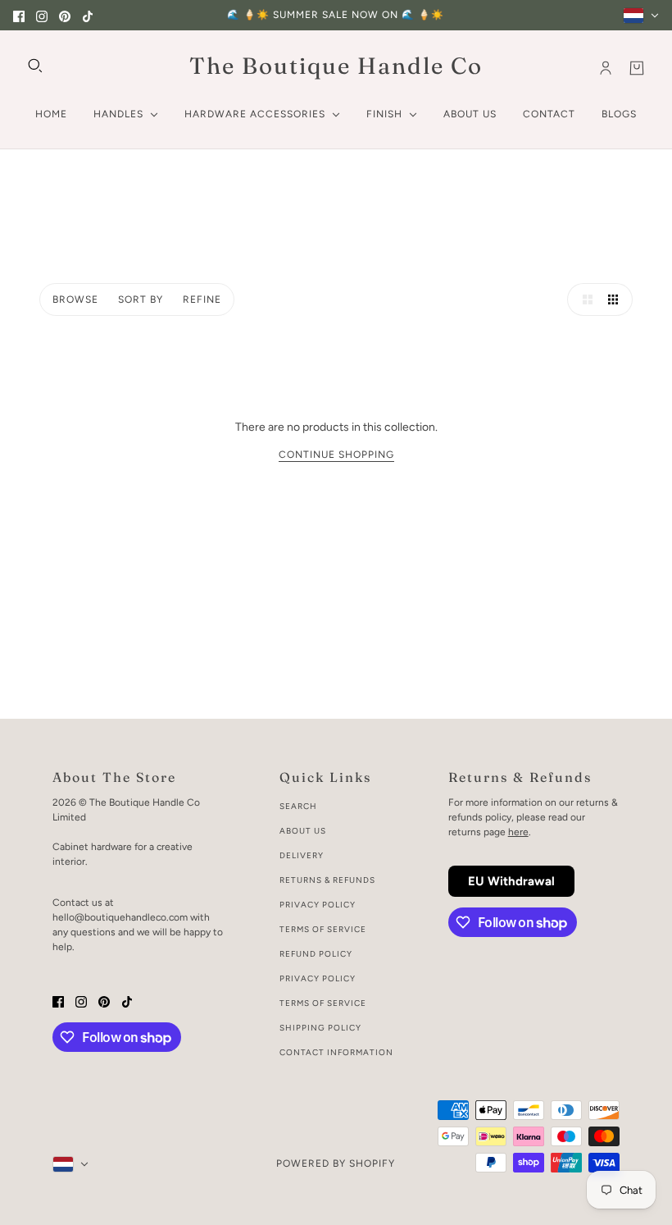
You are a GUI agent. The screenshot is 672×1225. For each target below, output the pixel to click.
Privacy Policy (317, 904)
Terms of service (322, 1003)
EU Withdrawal (511, 881)
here (518, 832)
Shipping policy (320, 1027)
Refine (202, 299)
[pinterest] (64, 15)
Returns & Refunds (327, 880)
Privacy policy (317, 978)
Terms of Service (322, 929)
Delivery (301, 855)
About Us (302, 830)
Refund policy (315, 953)
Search (298, 806)
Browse (75, 299)
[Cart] (637, 68)
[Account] (606, 68)
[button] (583, 299)
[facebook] (19, 15)
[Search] (35, 66)
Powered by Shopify (335, 1163)
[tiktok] (87, 15)
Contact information (336, 1052)
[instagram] (42, 15)
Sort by (140, 299)
